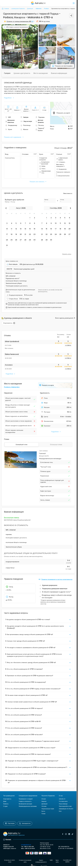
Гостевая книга (63, 801)
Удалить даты (66, 254)
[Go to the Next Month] (70, 208)
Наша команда (63, 804)
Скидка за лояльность (25, 801)
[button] (20, 46)
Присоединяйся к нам (65, 806)
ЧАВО (51, 860)
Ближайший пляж (21, 444)
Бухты (43, 811)
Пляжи (43, 814)
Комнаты (5, 804)
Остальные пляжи (56, 444)
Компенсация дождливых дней (24, 269)
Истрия (44, 799)
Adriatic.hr (62, 799)
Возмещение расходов (25, 804)
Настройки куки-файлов (67, 861)
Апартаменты (7, 799)
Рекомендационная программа (28, 806)
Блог (60, 811)
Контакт (8, 839)
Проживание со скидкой (25, 799)
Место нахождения (40, 73)
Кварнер (44, 801)
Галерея (7, 73)
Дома (4, 801)
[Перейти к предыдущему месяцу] (6, 208)
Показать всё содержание (12, 137)
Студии (5, 806)
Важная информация (59, 73)
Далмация (44, 804)
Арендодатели (26, 823)
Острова (44, 806)
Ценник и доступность (22, 73)
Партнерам (11, 823)
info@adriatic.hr (26, 845)
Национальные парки (48, 809)
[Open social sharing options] (71, 16)
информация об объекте (66, 809)
